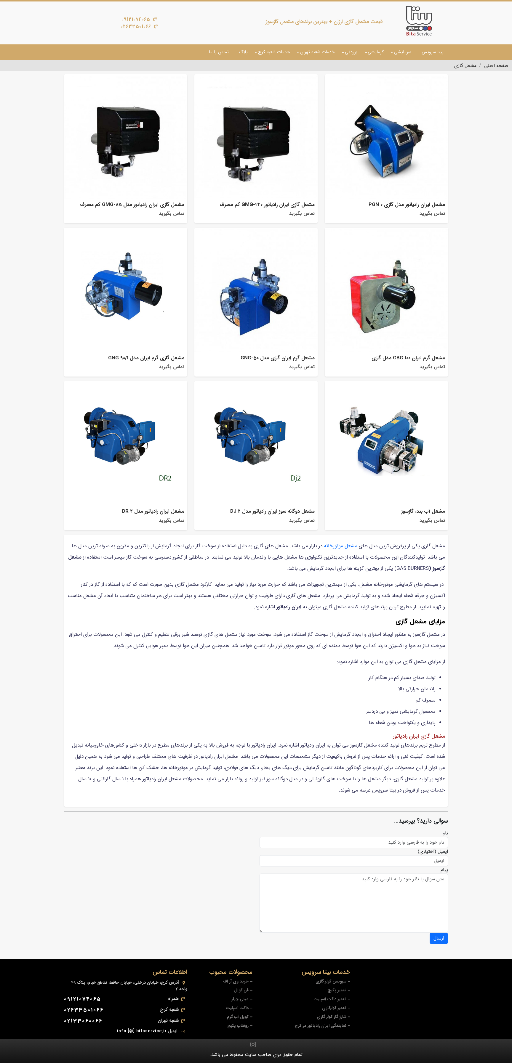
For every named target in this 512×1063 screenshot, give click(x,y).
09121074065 (135, 19)
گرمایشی (376, 52)
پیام (444, 870)
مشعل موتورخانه (340, 546)
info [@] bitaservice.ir (142, 1031)
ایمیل (443, 851)
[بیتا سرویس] (419, 21)
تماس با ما (219, 52)
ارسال (438, 938)
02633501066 (136, 26)
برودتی (351, 52)
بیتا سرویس (433, 52)
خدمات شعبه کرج (274, 52)
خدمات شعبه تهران (317, 52)
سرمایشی (402, 52)
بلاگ (243, 52)
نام (445, 833)
